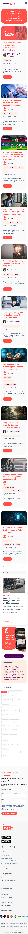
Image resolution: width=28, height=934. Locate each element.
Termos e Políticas (5, 868)
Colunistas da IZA (8, 274)
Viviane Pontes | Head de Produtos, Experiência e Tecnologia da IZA (13, 55)
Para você (20, 490)
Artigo (16, 710)
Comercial (3, 907)
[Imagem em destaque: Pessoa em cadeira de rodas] (14, 471)
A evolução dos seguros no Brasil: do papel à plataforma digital (13, 315)
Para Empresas (7, 60)
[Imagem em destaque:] (14, 40)
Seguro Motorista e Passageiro (11, 751)
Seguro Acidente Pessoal (10, 384)
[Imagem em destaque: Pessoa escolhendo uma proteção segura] (14, 524)
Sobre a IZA (15, 725)
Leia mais (7, 76)
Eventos (6, 171)
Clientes (6, 113)
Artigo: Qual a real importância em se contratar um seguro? (12, 425)
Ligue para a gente (5, 892)
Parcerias (19, 744)
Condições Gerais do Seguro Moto (9, 863)
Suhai (4, 755)
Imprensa (6, 222)
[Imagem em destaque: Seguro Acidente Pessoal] (14, 258)
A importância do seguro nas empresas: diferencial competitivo (13, 263)
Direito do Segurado (8, 740)
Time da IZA (10, 109)
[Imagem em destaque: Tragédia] (14, 419)
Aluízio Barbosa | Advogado (14, 269)
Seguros (21, 167)
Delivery (13, 733)
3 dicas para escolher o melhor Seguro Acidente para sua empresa (13, 366)
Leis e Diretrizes (20, 721)
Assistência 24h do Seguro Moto (8, 866)
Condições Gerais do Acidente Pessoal (10, 860)
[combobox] (13, 572)
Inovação (6, 167)
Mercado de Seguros (9, 381)
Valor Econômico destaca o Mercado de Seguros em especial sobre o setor (13, 211)
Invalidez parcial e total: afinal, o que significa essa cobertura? (12, 476)
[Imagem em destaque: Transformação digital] (14, 309)
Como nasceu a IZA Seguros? (11, 666)
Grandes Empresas (8, 744)
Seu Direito (17, 274)
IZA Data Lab (14, 718)
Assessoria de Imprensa (6, 902)
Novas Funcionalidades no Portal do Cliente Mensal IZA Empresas (12, 102)
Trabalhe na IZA (5, 855)
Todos (4, 691)
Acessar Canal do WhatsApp (14, 656)
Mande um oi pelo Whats (7, 897)
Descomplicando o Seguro (10, 490)
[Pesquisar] (26, 572)
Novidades (12, 222)
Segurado (5, 748)
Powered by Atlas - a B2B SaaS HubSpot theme (14, 932)
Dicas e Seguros (8, 377)
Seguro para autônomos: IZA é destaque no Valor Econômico (13, 530)
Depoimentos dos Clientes (9, 736)
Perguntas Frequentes (6, 858)
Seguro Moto (14, 729)
